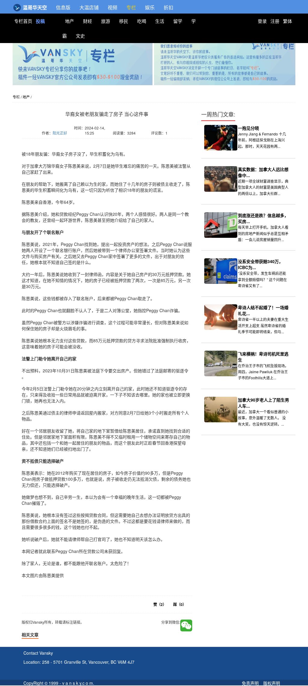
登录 (262, 21)
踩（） (179, 604)
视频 (112, 7)
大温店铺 (89, 7)
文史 (80, 36)
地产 (69, 21)
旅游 (105, 21)
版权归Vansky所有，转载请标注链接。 (58, 142)
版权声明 (271, 683)
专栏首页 (23, 21)
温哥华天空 (34, 7)
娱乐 (150, 7)
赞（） (159, 604)
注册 (274, 21)
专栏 (131, 7)
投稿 (40, 21)
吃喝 (141, 21)
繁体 (287, 21)
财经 (87, 21)
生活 (159, 21)
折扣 (168, 7)
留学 (177, 21)
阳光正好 (60, 132)
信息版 (63, 7)
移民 (123, 21)
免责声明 (250, 683)
